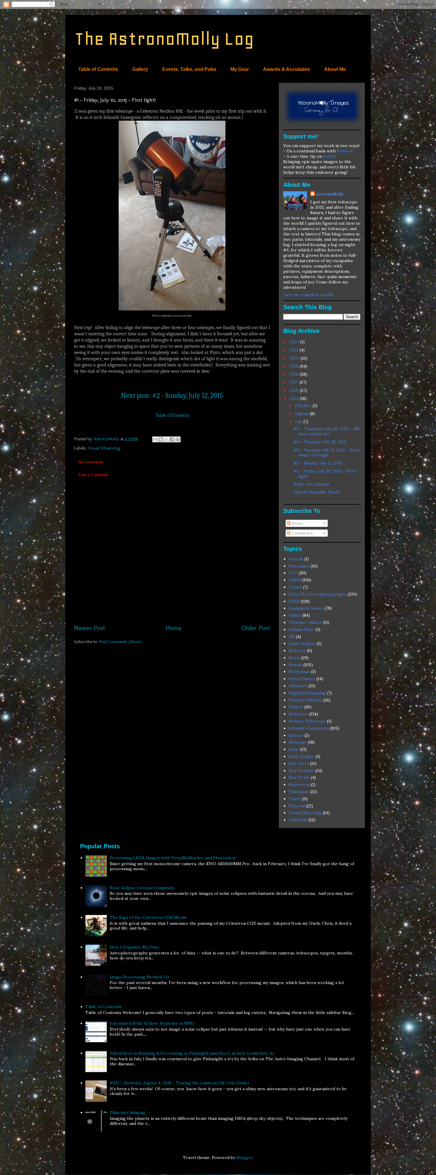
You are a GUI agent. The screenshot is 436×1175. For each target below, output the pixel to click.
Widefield (298, 819)
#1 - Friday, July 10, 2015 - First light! (325, 473)
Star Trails (299, 777)
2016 (295, 390)
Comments (301, 533)
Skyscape (298, 742)
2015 (295, 398)
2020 (295, 358)
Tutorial (297, 806)
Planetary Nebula (305, 700)
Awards (296, 559)
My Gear (239, 69)
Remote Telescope (307, 721)
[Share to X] (166, 439)
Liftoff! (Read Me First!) (317, 492)
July (299, 421)
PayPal (329, 156)
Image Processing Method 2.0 (139, 977)
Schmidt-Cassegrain (309, 728)
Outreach (298, 685)
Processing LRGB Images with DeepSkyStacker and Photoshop (172, 857)
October (304, 405)
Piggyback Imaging (307, 693)
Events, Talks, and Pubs (189, 69)
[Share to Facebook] (172, 439)
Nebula (295, 664)
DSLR (294, 601)
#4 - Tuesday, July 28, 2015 (320, 441)
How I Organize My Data (134, 947)
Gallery (140, 69)
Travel (295, 798)
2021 (295, 350)
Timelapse (299, 791)
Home (173, 628)
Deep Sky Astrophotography (317, 594)
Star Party (299, 763)
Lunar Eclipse (302, 643)
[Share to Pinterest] (178, 439)
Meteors (297, 650)
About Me (335, 69)
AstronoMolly (329, 194)
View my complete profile (308, 294)
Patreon (345, 151)
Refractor (298, 714)
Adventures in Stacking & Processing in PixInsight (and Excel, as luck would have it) (192, 1053)
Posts (296, 523)
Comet (295, 587)
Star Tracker (301, 770)
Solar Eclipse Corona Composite (142, 887)
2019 (295, 366)
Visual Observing (104, 448)
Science (296, 735)
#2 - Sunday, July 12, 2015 (318, 463)
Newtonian (299, 671)
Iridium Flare (301, 629)
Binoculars (299, 566)
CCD (293, 572)
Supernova (299, 784)
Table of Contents (98, 69)
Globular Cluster (305, 622)
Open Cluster (302, 678)
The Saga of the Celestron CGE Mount (148, 917)
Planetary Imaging (128, 1112)
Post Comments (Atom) (120, 641)
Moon (294, 657)
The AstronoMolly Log (164, 38)
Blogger (244, 1157)
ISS (292, 636)
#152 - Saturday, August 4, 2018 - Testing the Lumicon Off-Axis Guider (179, 1082)
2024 (295, 342)
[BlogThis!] (161, 439)
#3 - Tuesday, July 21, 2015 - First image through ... (326, 452)
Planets (296, 707)
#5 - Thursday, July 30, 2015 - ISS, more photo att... (327, 431)
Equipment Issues (306, 608)
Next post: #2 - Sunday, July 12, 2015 (172, 395)
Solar (294, 749)
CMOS (295, 580)
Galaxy (295, 615)
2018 (295, 374)
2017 (295, 382)
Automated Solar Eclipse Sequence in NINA (152, 1023)
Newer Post (89, 628)
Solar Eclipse (301, 756)
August (302, 413)
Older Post (256, 628)
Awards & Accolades (286, 69)
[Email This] (155, 439)
